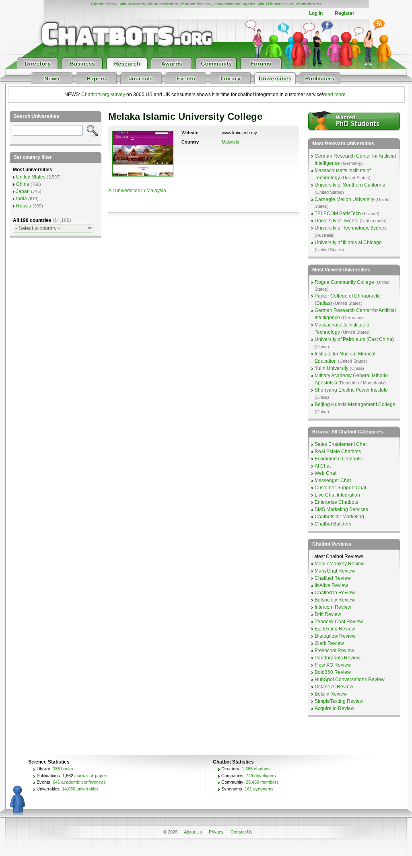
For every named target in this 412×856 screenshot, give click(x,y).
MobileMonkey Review (340, 564)
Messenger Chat (333, 480)
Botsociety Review (335, 600)
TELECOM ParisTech (338, 213)
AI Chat (323, 466)
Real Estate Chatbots (338, 451)
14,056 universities (80, 788)
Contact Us (242, 831)
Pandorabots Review (337, 658)
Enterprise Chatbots (336, 502)
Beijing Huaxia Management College (355, 404)
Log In (316, 13)
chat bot (188, 4)
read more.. (335, 94)
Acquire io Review (334, 708)
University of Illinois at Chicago (348, 242)
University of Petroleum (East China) (354, 339)
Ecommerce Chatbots (338, 459)
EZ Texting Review (335, 629)
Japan (23, 191)
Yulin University (331, 368)
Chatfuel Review (333, 578)
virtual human (270, 4)
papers (102, 775)
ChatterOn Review (335, 592)
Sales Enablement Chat (341, 444)
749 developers (261, 775)
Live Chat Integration (337, 495)
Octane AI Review (334, 687)
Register (344, 13)
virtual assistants (162, 4)
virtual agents (132, 4)
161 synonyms (259, 788)
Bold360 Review (333, 672)
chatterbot (305, 4)
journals (82, 775)
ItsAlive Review (331, 585)
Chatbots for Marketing (339, 516)
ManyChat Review (335, 571)
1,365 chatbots (256, 768)
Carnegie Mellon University (344, 199)
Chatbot (98, 4)
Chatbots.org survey (103, 94)
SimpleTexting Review (339, 701)
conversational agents (234, 4)
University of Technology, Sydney (351, 228)
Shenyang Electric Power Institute (351, 390)
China (22, 184)
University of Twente (336, 221)
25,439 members (262, 782)
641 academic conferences (79, 782)
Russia (23, 206)
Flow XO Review (333, 665)
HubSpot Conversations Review (350, 679)
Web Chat (325, 473)
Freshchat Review (334, 650)
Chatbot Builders (333, 524)
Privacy (216, 831)
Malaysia (230, 142)
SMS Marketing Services (341, 509)
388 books (63, 768)
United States (30, 177)
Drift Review (328, 614)
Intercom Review (333, 607)
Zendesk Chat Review (339, 621)
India (21, 198)
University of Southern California (350, 185)
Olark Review (329, 643)
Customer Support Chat (340, 488)
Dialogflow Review (335, 636)
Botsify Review (331, 694)
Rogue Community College (344, 282)
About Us (193, 831)
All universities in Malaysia (137, 190)
